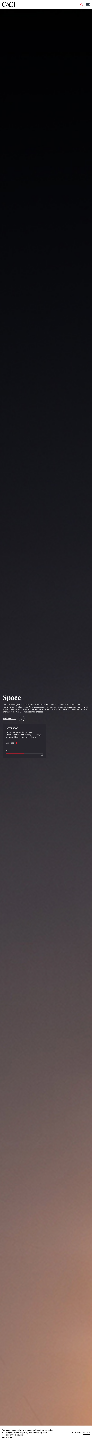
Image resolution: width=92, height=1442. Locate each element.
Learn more (7, 1437)
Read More (10, 743)
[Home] (8, 3)
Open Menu (88, 4)
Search (82, 4)
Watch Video (9, 718)
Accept (86, 1432)
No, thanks (76, 1432)
